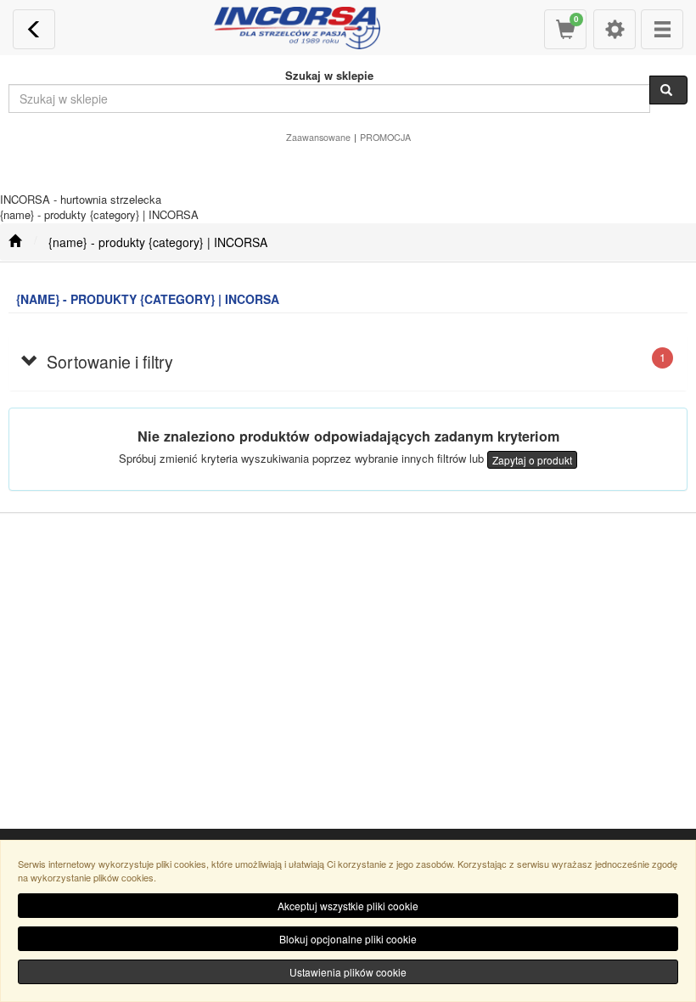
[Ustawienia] (614, 29)
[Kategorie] (662, 29)
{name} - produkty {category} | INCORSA (157, 242)
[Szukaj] (668, 90)
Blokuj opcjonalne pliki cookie (348, 939)
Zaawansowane (318, 137)
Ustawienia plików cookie (348, 972)
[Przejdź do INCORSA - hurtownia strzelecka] (15, 242)
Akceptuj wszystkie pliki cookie (348, 905)
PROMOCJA (385, 137)
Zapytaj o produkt (532, 460)
